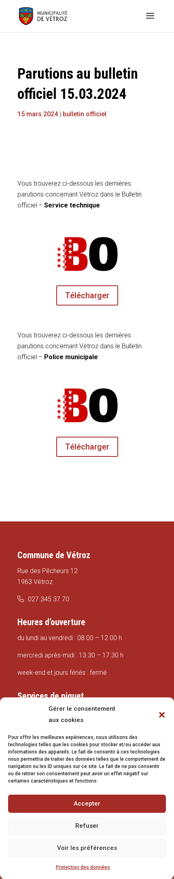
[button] (162, 715)
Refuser (87, 825)
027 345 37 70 (48, 599)
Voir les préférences (87, 848)
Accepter (87, 803)
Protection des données (83, 867)
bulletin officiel (84, 114)
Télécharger (87, 295)
